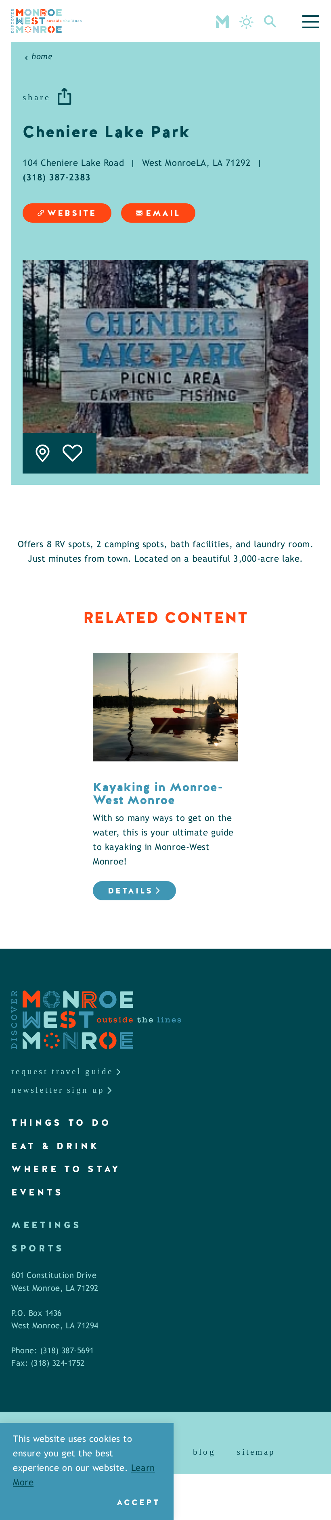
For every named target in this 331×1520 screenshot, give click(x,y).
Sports (38, 1248)
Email (163, 213)
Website (71, 213)
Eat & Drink (55, 1146)
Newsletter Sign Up (58, 1090)
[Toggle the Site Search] (270, 21)
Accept (138, 1502)
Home (41, 57)
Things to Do (61, 1123)
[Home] (46, 21)
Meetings (46, 1225)
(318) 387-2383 (57, 178)
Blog (204, 1452)
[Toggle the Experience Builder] (222, 21)
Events (37, 1192)
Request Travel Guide (62, 1071)
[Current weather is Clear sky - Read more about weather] (246, 22)
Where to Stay (66, 1169)
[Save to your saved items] (73, 453)
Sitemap (256, 1452)
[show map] (43, 453)
